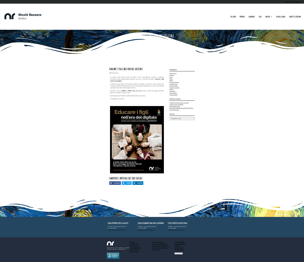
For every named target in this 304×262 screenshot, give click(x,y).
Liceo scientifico (134, 249)
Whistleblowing (179, 249)
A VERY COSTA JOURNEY (176, 104)
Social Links (155, 249)
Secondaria (252, 17)
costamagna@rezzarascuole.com (146, 229)
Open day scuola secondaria (160, 246)
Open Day (267, 17)
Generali (171, 75)
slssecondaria (173, 93)
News (171, 79)
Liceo (260, 17)
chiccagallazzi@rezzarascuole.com (117, 229)
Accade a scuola (280, 17)
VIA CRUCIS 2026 (174, 110)
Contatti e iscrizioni (295, 17)
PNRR (171, 80)
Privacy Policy (179, 253)
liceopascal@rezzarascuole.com (176, 229)
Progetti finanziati (174, 82)
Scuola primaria (173, 86)
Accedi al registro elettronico (293, 1)
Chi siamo (233, 17)
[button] (115, 183)
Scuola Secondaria (135, 248)
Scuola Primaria (134, 246)
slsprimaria (172, 91)
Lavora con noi (179, 248)
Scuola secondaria (174, 87)
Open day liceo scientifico (159, 248)
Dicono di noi (173, 73)
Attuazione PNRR (179, 242)
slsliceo (171, 89)
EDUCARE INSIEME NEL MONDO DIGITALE (181, 108)
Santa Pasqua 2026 (174, 106)
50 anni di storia (134, 244)
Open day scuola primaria (159, 244)
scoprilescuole (173, 84)
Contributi (178, 246)
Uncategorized (173, 95)
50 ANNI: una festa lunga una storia (179, 103)
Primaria (242, 17)
